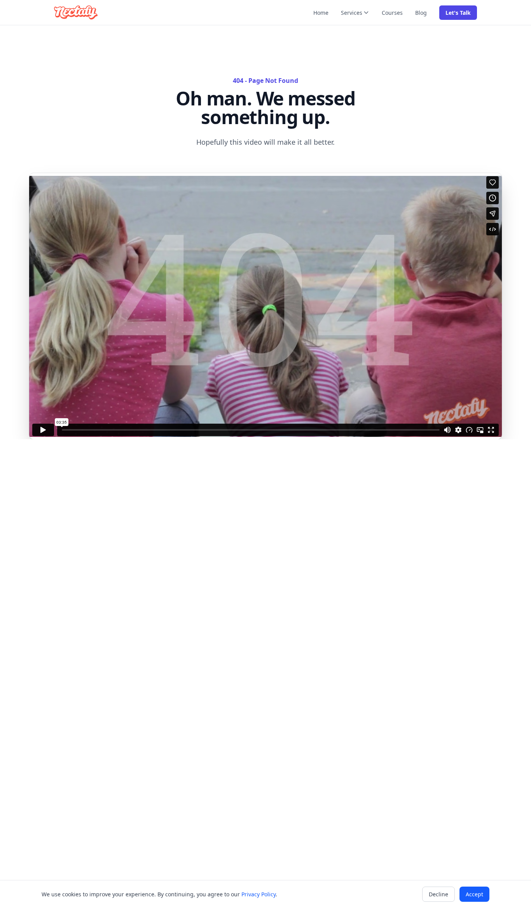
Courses (392, 12)
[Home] (76, 12)
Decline (438, 894)
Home (320, 12)
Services (351, 12)
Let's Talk (458, 12)
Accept (474, 894)
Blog (421, 12)
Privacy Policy (258, 894)
